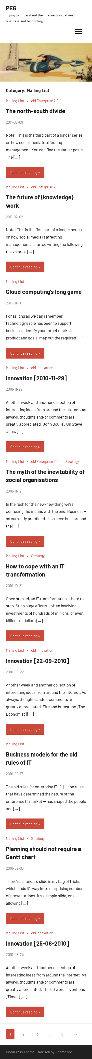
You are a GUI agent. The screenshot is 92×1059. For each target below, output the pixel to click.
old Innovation (42, 367)
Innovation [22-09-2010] (37, 660)
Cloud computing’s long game (44, 291)
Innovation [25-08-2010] (37, 943)
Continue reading (23, 172)
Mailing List (15, 100)
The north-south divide (35, 110)
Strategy (72, 461)
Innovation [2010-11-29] (36, 378)
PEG (11, 8)
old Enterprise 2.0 (44, 100)
